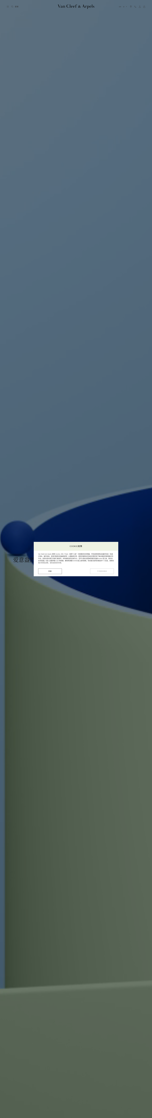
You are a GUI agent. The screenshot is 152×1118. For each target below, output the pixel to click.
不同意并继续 (102, 571)
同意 (50, 571)
